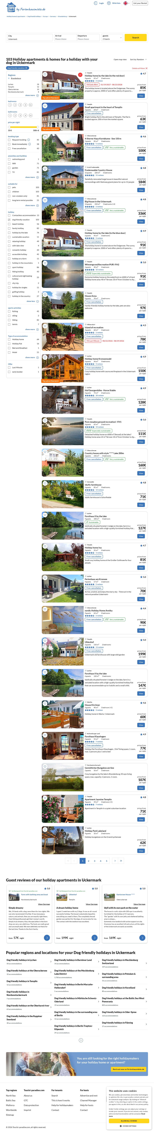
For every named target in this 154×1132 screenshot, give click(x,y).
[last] (121, 861)
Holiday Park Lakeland (95, 831)
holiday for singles (25, 287)
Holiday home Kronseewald (98, 359)
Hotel (25, 352)
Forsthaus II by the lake (96, 516)
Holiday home (25, 339)
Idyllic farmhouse (93, 485)
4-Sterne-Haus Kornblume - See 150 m (103, 138)
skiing (25, 315)
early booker (25, 372)
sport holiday (25, 267)
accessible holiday (25, 254)
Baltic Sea (10, 1100)
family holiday (25, 228)
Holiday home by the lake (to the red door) (105, 76)
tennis (25, 324)
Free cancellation (25, 148)
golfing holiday (25, 292)
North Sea (11, 1095)
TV (25, 172)
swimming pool (25, 159)
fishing (25, 311)
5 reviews (99, 144)
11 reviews (100, 175)
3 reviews (99, 364)
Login (101, 3)
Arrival (58, 36)
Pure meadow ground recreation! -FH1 (103, 422)
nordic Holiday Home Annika (98, 610)
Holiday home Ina (93, 548)
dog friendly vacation (25, 219)
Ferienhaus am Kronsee (96, 579)
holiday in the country (25, 296)
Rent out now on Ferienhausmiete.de (128, 1069)
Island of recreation (94, 327)
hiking (25, 320)
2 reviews (99, 81)
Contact (55, 1110)
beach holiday (25, 224)
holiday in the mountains (25, 263)
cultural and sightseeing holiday (25, 277)
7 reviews (99, 742)
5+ (30, 105)
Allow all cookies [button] (129, 1121)
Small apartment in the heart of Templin (103, 107)
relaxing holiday (25, 241)
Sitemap (10, 1114)
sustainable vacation (25, 237)
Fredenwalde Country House (98, 170)
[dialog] (129, 1108)
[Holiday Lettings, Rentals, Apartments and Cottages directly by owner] (26, 9)
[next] (115, 861)
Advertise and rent (88, 1095)
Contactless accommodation (25, 215)
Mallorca (10, 1105)
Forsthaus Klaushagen (95, 736)
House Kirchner (92, 705)
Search (135, 37)
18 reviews (100, 395)
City (10, 36)
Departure (82, 36)
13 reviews (100, 490)
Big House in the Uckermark (98, 201)
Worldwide (11, 1110)
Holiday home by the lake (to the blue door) (105, 233)
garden (25, 168)
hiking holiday (25, 271)
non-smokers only (25, 196)
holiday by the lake (25, 232)
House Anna (90, 296)
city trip (25, 283)
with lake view (25, 245)
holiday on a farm (25, 258)
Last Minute (25, 367)
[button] (129, 1126)
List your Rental (140, 3)
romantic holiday (25, 250)
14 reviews (100, 427)
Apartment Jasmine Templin (98, 799)
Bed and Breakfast (25, 348)
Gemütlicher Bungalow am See (99, 768)
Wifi (25, 163)
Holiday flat (25, 343)
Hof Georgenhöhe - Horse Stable (100, 390)
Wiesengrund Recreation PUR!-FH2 (102, 264)
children (25, 191)
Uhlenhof (89, 642)
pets (25, 187)
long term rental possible (25, 200)
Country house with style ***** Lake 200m (104, 453)
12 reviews (100, 270)
